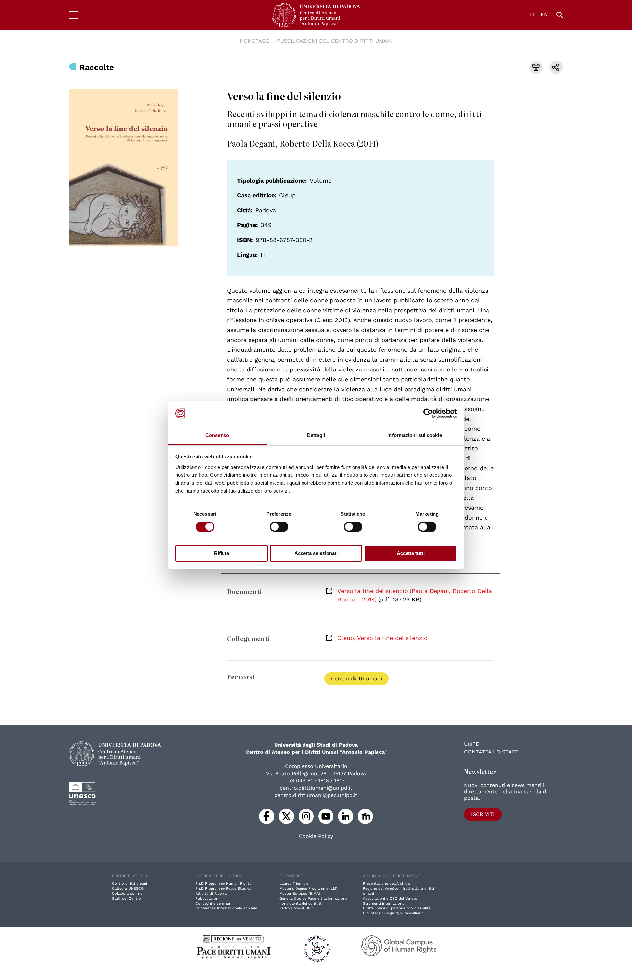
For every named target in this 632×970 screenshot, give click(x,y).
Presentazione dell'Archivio (386, 883)
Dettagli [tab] (316, 435)
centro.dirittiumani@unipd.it (316, 788)
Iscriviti (483, 814)
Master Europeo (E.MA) (299, 893)
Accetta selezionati (316, 553)
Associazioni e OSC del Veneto (390, 898)
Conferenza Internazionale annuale (226, 908)
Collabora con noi (128, 893)
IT (532, 15)
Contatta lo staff (491, 752)
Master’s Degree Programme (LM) (308, 888)
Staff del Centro (126, 898)
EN (544, 15)
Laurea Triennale (293, 883)
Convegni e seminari (213, 903)
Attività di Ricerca (211, 893)
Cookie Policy (316, 836)
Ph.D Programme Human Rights (223, 883)
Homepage (254, 41)
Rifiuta (221, 553)
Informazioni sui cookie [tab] (414, 435)
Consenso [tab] (217, 435)
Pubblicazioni (207, 898)
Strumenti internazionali (384, 903)
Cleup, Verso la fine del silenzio (382, 637)
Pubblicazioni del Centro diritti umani (335, 41)
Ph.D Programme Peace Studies (223, 888)
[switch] (279, 527)
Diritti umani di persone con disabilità (397, 908)
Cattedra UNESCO (128, 888)
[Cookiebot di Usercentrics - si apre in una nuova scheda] (428, 413)
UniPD (472, 744)
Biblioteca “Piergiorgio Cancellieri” (393, 913)
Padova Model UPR (296, 908)
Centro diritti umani (356, 679)
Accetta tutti (411, 553)
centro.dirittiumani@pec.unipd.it (316, 795)
